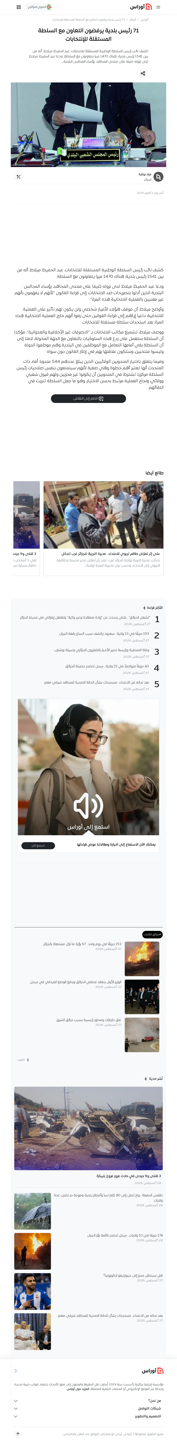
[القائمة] (158, 7)
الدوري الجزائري (37, 7)
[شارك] (143, 73)
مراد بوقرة (145, 174)
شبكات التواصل (149, 1409)
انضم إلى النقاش (85, 398)
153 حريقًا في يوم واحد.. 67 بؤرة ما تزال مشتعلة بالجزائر (82, 944)
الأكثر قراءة (155, 608)
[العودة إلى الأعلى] (17, 1434)
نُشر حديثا (155, 1079)
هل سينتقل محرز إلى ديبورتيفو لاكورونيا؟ (133, 1276)
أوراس (144, 19)
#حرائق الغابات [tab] (152, 934)
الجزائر (133, 19)
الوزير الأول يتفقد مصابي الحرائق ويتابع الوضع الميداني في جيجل (75, 982)
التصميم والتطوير (148, 1416)
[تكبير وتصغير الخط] (18, 177)
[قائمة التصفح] (18, 7)
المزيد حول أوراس (78, 1389)
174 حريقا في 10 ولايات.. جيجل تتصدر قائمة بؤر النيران (125, 1235)
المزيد (21, 1060)
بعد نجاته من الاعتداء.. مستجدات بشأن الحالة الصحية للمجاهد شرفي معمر (110, 1316)
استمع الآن (38, 845)
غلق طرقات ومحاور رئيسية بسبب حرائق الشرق (88, 1020)
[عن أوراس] (89, 1370)
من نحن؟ (154, 1401)
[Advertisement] (88, 232)
